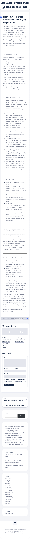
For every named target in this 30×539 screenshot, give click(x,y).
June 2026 (7, 482)
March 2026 (8, 487)
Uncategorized (19, 318)
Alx (23, 533)
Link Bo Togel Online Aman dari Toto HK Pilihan (20, 339)
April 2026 (7, 485)
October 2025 (8, 496)
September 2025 (9, 498)
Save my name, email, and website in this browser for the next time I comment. (15, 380)
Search (6, 413)
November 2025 (9, 494)
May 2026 (7, 483)
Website (6, 373)
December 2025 (9, 492)
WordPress (14, 533)
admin (12, 318)
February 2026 (8, 489)
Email (17, 368)
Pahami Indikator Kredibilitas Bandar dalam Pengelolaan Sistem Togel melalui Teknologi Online (14, 428)
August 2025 (8, 499)
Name (6, 368)
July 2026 (7, 480)
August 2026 (8, 478)
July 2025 (7, 501)
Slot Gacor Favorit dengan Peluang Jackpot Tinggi (15, 4)
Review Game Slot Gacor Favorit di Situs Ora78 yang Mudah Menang (14, 460)
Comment (7, 357)
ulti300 (24, 38)
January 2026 (8, 490)
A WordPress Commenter (11, 465)
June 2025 (7, 503)
